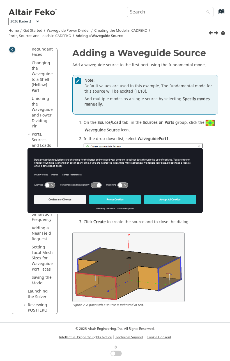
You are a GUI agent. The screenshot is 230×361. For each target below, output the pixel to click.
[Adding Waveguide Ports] (211, 33)
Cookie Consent (159, 337)
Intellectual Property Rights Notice (85, 337)
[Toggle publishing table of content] (12, 49)
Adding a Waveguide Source (99, 35)
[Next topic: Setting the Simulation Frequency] (217, 33)
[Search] (207, 12)
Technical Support (129, 337)
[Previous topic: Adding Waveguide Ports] (211, 33)
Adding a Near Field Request (41, 233)
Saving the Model (42, 280)
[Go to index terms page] (215, 14)
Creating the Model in (120, 30)
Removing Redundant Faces (42, 49)
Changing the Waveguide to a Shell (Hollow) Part (42, 76)
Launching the (38, 294)
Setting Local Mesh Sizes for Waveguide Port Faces (42, 258)
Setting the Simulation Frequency (42, 214)
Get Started (32, 30)
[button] (29, 63)
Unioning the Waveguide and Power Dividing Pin (42, 112)
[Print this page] (223, 33)
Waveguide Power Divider (68, 30)
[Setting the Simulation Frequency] (217, 33)
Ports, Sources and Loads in (39, 35)
